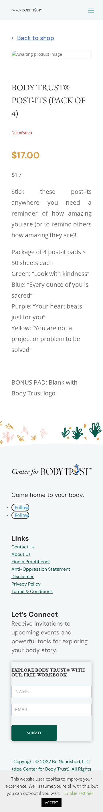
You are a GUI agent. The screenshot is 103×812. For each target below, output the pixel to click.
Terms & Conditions (32, 591)
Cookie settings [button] (78, 793)
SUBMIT (34, 732)
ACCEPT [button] (51, 802)
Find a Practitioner (30, 562)
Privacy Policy (26, 584)
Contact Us (23, 547)
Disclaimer (22, 577)
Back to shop (35, 38)
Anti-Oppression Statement (40, 569)
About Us (21, 554)
